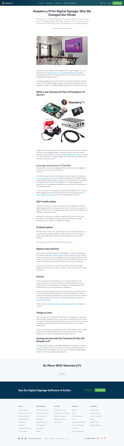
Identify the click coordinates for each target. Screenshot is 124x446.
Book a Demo (89, 390)
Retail (38, 431)
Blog (73, 413)
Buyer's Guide (94, 422)
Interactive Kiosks (23, 416)
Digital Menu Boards (60, 416)
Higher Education (41, 422)
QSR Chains (40, 428)
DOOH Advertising (41, 410)
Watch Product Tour (96, 416)
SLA (68, 438)
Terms (46, 438)
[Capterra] (101, 438)
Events (74, 410)
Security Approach (78, 431)
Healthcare (39, 419)
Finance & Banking (42, 413)
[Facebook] (22, 438)
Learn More (39, 172)
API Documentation (78, 425)
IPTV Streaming (23, 419)
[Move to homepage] (7, 3)
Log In (109, 3)
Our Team (75, 428)
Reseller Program (95, 425)
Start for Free (94, 410)
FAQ (73, 419)
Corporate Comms (60, 410)
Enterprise (21, 422)
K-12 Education (41, 425)
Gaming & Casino (41, 416)
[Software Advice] (105, 438)
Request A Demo (95, 413)
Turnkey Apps (22, 431)
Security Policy (60, 438)
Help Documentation (78, 422)
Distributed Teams (60, 419)
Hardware (21, 425)
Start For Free (117, 3)
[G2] (98, 438)
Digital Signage (23, 410)
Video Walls (57, 422)
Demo (105, 3)
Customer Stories (77, 416)
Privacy (52, 438)
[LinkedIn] (25, 438)
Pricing (65, 3)
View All (62, 374)
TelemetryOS (72, 3)
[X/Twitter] (19, 438)
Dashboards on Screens (61, 413)
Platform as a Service (25, 413)
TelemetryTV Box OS (24, 428)
